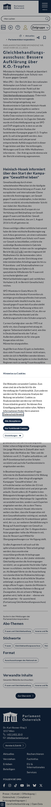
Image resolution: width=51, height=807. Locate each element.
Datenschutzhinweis (13, 414)
